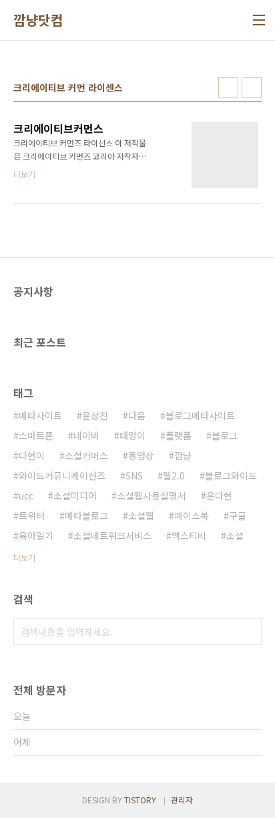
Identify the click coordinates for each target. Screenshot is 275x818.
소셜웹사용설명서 (151, 495)
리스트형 (252, 87)
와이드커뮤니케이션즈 (62, 475)
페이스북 (191, 515)
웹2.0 (174, 475)
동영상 (141, 455)
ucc (26, 495)
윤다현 (219, 495)
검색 (248, 631)
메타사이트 (40, 415)
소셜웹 (141, 515)
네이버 (86, 435)
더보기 (24, 557)
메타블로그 (86, 515)
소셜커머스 (86, 455)
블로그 (225, 435)
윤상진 (95, 415)
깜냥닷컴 (38, 20)
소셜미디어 (75, 495)
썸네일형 (228, 87)
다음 (137, 415)
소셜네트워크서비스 (112, 535)
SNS (134, 475)
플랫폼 (179, 435)
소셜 (235, 535)
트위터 (32, 515)
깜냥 (183, 455)
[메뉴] (259, 20)
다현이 (32, 455)
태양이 (132, 435)
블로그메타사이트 (200, 415)
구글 (237, 515)
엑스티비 (189, 535)
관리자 (182, 799)
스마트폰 (36, 435)
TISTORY (140, 799)
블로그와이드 (231, 475)
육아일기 (36, 535)
